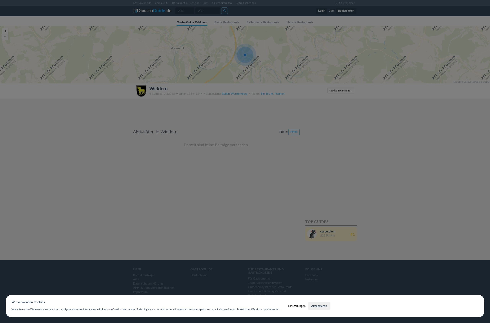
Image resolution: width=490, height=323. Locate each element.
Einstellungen (296, 306)
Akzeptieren (319, 306)
